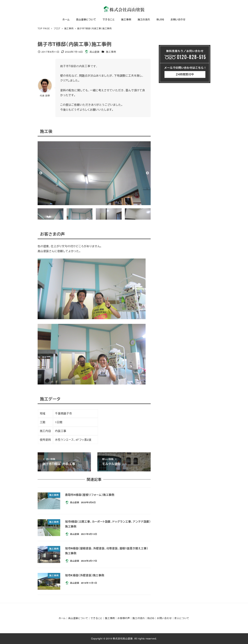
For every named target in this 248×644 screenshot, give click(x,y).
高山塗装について (78, 618)
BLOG (150, 618)
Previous (41, 173)
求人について (181, 618)
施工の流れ (138, 618)
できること (96, 618)
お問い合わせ (164, 618)
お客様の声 (123, 618)
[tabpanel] (94, 173)
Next (147, 173)
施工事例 (111, 51)
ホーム (62, 618)
